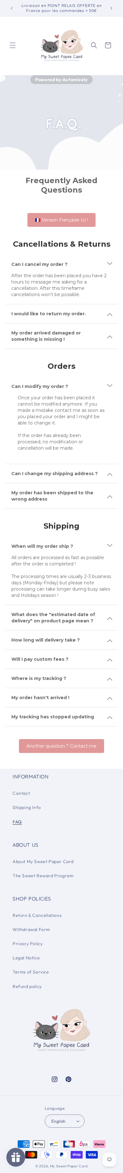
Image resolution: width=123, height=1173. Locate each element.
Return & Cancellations (37, 915)
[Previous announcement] (12, 8)
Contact (21, 793)
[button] (13, 45)
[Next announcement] (111, 8)
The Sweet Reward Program (43, 875)
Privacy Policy (28, 943)
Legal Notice (26, 958)
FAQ (17, 822)
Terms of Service (31, 972)
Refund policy (27, 986)
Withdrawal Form (31, 929)
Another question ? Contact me (61, 746)
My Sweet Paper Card (69, 1166)
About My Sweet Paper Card (43, 861)
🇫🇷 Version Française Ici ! (61, 220)
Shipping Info (27, 807)
